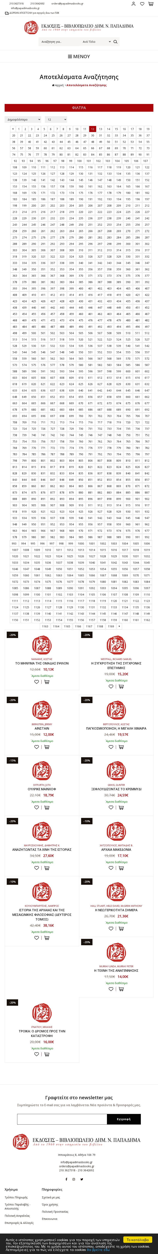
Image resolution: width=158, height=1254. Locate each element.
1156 (81, 620)
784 (24, 454)
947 (147, 518)
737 (147, 428)
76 (29, 154)
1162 (147, 620)
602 (147, 371)
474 (71, 320)
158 (62, 186)
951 (43, 524)
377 (147, 275)
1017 (125, 550)
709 (24, 422)
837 (99, 473)
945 (128, 518)
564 (71, 358)
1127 (48, 607)
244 (24, 224)
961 (137, 524)
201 (43, 205)
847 (52, 480)
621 (43, 384)
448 (109, 307)
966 (43, 531)
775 (81, 448)
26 (61, 135)
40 (29, 142)
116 (90, 167)
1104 (81, 594)
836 (90, 473)
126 (43, 173)
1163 (45, 626)
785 (33, 454)
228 (15, 218)
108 (15, 167)
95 (39, 161)
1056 (125, 569)
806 (90, 460)
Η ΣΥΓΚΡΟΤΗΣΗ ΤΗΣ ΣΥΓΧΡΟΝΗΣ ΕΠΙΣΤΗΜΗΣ (116, 665)
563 (62, 358)
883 (109, 492)
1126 (37, 607)
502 (52, 333)
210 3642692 (37, 3)
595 (81, 371)
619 (24, 384)
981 (43, 537)
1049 (48, 569)
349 (24, 269)
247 (52, 224)
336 (43, 263)
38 (13, 142)
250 (81, 224)
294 (71, 244)
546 (43, 352)
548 (62, 352)
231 (43, 218)
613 (109, 377)
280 (81, 237)
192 (99, 199)
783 (15, 454)
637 (52, 390)
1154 (59, 620)
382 (52, 282)
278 (62, 237)
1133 (114, 607)
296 (90, 244)
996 (42, 543)
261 (43, 231)
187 (52, 199)
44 (61, 142)
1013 (81, 550)
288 (15, 244)
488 (62, 326)
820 (81, 467)
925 (81, 511)
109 (24, 167)
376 (137, 275)
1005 (136, 543)
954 (71, 524)
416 (90, 295)
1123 (147, 601)
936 (43, 518)
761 (90, 441)
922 (52, 511)
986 (90, 537)
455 (33, 314)
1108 (125, 594)
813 (15, 467)
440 (33, 307)
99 (70, 161)
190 (81, 199)
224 (118, 212)
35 (132, 135)
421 (137, 295)
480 (128, 320)
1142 (70, 613)
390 (128, 282)
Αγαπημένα (142, 3)
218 (62, 212)
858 (15, 486)
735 (128, 428)
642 (99, 390)
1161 (136, 620)
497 (147, 326)
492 (99, 326)
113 (62, 167)
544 (24, 352)
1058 (147, 569)
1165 (67, 626)
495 (128, 326)
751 (137, 435)
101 (89, 161)
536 (90, 346)
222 (99, 212)
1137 (15, 613)
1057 (136, 569)
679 (24, 409)
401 (90, 288)
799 (24, 460)
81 (69, 154)
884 (118, 492)
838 (109, 473)
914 (118, 505)
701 (90, 416)
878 (62, 492)
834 (71, 473)
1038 (70, 562)
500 (33, 333)
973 (109, 531)
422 (147, 295)
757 (52, 441)
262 (52, 231)
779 (118, 448)
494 (118, 326)
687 (99, 409)
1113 (37, 601)
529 (24, 346)
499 (24, 333)
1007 (15, 550)
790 (81, 454)
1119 (103, 601)
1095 (125, 588)
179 (118, 193)
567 (99, 358)
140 (33, 180)
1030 (125, 556)
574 (24, 365)
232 (52, 218)
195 (128, 199)
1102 (59, 594)
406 (137, 288)
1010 (48, 550)
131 (90, 173)
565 (81, 358)
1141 (59, 613)
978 (15, 537)
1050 (59, 569)
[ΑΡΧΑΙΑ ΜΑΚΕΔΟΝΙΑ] (116, 831)
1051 (70, 569)
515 (33, 339)
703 (109, 416)
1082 (125, 582)
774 (71, 448)
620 (33, 384)
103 (107, 161)
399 (71, 288)
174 (71, 193)
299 (118, 244)
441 (43, 307)
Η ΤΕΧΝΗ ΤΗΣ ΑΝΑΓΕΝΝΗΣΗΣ (116, 970)
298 (109, 244)
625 (81, 384)
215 (33, 212)
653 (62, 397)
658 (109, 397)
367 (52, 275)
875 (33, 492)
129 (71, 173)
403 (109, 288)
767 (147, 441)
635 (33, 390)
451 (137, 307)
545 (33, 352)
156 (43, 186)
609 (71, 377)
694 (24, 416)
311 (90, 250)
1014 (92, 550)
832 (52, 473)
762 (99, 441)
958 (109, 524)
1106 (103, 594)
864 (71, 486)
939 (71, 518)
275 (33, 237)
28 (76, 135)
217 (52, 212)
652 (52, 397)
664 (24, 403)
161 (90, 186)
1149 (147, 613)
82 (76, 154)
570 (128, 358)
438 (15, 307)
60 (45, 148)
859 (24, 486)
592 (52, 371)
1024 (59, 556)
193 (109, 199)
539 (118, 346)
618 (15, 384)
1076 (59, 582)
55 (148, 142)
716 (90, 422)
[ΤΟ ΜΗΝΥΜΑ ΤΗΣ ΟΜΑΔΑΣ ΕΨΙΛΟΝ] (42, 645)
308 (62, 250)
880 (81, 492)
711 (43, 422)
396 (43, 288)
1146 (114, 613)
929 (118, 511)
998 (61, 543)
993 (14, 543)
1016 (114, 550)
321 (43, 256)
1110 (147, 594)
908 (62, 505)
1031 (136, 556)
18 (140, 129)
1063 (59, 575)
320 (33, 256)
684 (71, 409)
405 (128, 288)
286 (137, 237)
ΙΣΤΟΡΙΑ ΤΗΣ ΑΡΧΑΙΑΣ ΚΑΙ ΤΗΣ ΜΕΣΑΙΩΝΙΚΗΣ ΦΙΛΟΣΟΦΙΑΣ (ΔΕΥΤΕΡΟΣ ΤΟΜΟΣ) (41, 914)
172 (52, 193)
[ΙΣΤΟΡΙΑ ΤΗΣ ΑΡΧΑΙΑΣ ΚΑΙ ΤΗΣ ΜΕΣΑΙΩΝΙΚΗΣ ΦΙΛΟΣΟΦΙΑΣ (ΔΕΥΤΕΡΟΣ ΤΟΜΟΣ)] (42, 891)
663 (15, 403)
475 (81, 320)
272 (147, 231)
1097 (147, 588)
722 (147, 422)
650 (33, 397)
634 (24, 390)
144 (71, 180)
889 (24, 499)
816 (43, 467)
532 (52, 346)
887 (147, 492)
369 (71, 275)
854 (118, 480)
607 (52, 377)
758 (62, 441)
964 (24, 531)
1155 (70, 620)
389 (118, 282)
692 (147, 409)
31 (100, 135)
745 (81, 435)
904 (24, 505)
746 (90, 435)
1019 (147, 550)
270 (128, 231)
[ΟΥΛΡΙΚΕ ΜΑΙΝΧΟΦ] (42, 770)
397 (52, 288)
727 (52, 428)
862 (52, 486)
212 (147, 205)
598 (109, 371)
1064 (70, 575)
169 (24, 193)
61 (53, 148)
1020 (15, 556)
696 (43, 416)
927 (99, 511)
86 (108, 154)
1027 (92, 556)
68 (108, 148)
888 (15, 499)
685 (81, 409)
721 (137, 422)
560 (33, 358)
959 (118, 524)
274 (24, 237)
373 (109, 275)
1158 (103, 620)
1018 (136, 550)
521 (90, 339)
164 (118, 186)
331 (137, 256)
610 (81, 377)
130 (81, 173)
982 (52, 537)
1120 (114, 601)
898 (109, 499)
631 (137, 384)
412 (52, 295)
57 (21, 148)
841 (137, 473)
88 (124, 154)
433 (109, 301)
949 (24, 524)
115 (81, 167)
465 (128, 314)
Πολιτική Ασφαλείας (17, 1215)
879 (71, 492)
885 (128, 492)
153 (15, 186)
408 (15, 295)
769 (24, 448)
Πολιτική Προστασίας (55, 1211)
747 (99, 435)
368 (62, 275)
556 (137, 352)
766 (137, 441)
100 (79, 161)
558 (15, 358)
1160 (125, 620)
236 (90, 218)
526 (137, 339)
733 (109, 428)
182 (147, 193)
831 (43, 473)
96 (47, 161)
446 (90, 307)
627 (99, 384)
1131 (92, 607)
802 (52, 460)
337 (52, 263)
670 (81, 403)
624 (71, 384)
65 (84, 148)
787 (52, 454)
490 (81, 326)
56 (13, 148)
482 (147, 320)
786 (43, 454)
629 (118, 384)
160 (81, 186)
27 (69, 135)
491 (90, 326)
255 (128, 224)
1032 (147, 556)
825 (128, 467)
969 (71, 531)
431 (90, 301)
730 (81, 428)
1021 (26, 556)
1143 (81, 613)
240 (128, 218)
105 (126, 161)
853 (109, 480)
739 (24, 435)
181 (137, 193)
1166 (78, 626)
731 (90, 428)
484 (24, 326)
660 (128, 397)
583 (109, 365)
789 (71, 454)
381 (43, 282)
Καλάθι (151, 3)
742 (52, 435)
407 (147, 288)
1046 (15, 569)
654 (71, 397)
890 (33, 499)
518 (62, 339)
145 (81, 180)
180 (128, 193)
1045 (147, 562)
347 (147, 263)
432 (99, 301)
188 (62, 199)
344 (118, 263)
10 (76, 129)
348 (15, 269)
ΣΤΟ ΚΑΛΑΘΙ (47, 681)
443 (62, 307)
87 (116, 154)
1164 (56, 626)
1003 (114, 543)
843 (15, 480)
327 (99, 256)
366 (43, 275)
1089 (59, 588)
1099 (26, 594)
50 (108, 142)
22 (29, 135)
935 (33, 518)
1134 (125, 607)
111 (43, 167)
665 (33, 403)
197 (147, 199)
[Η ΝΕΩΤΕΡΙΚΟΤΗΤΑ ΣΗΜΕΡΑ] (116, 891)
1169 (111, 626)
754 (24, 441)
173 (62, 193)
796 (137, 454)
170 (33, 193)
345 (128, 263)
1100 (37, 594)
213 (15, 212)
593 (62, 371)
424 (24, 301)
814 (24, 467)
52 (124, 142)
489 (71, 326)
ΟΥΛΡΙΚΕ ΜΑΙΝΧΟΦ (42, 789)
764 (118, 441)
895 (81, 499)
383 (62, 282)
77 (37, 154)
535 (81, 346)
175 (81, 193)
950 (33, 524)
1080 (103, 582)
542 (147, 346)
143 (62, 180)
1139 (37, 613)
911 (90, 505)
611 (90, 377)
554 (118, 352)
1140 (48, 613)
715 (81, 422)
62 (61, 148)
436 (137, 301)
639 (71, 390)
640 (81, 390)
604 (24, 377)
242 (147, 218)
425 (33, 301)
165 (128, 186)
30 (92, 135)
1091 (81, 588)
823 (109, 467)
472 (52, 320)
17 (132, 129)
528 (15, 346)
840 (128, 473)
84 (92, 154)
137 (147, 173)
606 (43, 377)
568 (109, 358)
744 (71, 435)
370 (81, 275)
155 (33, 186)
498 (15, 333)
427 (52, 301)
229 (24, 218)
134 (118, 173)
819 (71, 467)
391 (137, 282)
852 (99, 480)
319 (24, 256)
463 (109, 314)
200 (33, 205)
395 (33, 288)
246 (43, 224)
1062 (48, 575)
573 (15, 365)
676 (137, 403)
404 (118, 288)
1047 (26, 569)
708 (15, 422)
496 (137, 326)
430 (81, 301)
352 (52, 269)
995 (33, 543)
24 (45, 135)
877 (52, 492)
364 (24, 275)
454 (24, 314)
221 (90, 212)
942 (99, 518)
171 (43, 193)
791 (90, 454)
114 (71, 167)
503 (62, 333)
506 (90, 333)
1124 (15, 607)
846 (43, 480)
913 (109, 505)
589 (24, 371)
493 (109, 326)
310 (81, 250)
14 (108, 129)
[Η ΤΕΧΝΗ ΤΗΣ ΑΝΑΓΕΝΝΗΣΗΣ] (116, 952)
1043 (125, 562)
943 (109, 518)
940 (81, 518)
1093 (103, 588)
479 (118, 320)
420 (128, 295)
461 (90, 314)
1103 (70, 594)
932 (147, 511)
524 (118, 339)
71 (132, 148)
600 (128, 371)
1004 (125, 543)
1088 (48, 588)
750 (128, 435)
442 (52, 307)
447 (99, 307)
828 (15, 473)
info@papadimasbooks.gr (25, 8)
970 (81, 531)
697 (52, 416)
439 (24, 307)
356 (90, 269)
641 (90, 390)
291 (43, 244)
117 (99, 167)
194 (118, 199)
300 (128, 244)
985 (81, 537)
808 (109, 460)
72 (140, 148)
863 (62, 486)
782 (147, 448)
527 (147, 339)
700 (81, 416)
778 (109, 448)
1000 (81, 543)
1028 (103, 556)
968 (62, 531)
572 (147, 358)
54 (140, 142)
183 (15, 199)
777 (99, 448)
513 (15, 339)
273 (15, 237)
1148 (136, 613)
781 (137, 448)
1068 (114, 575)
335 (33, 263)
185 (33, 199)
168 (15, 193)
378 (15, 282)
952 (52, 524)
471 (43, 320)
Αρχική (59, 85)
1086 (26, 588)
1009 (37, 550)
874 (24, 492)
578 (62, 365)
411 (43, 295)
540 (128, 346)
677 (147, 403)
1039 (81, 562)
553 (109, 352)
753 (15, 441)
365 (33, 275)
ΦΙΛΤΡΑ (79, 107)
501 (43, 333)
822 (99, 467)
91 (148, 154)
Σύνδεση (133, 3)
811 (137, 460)
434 (118, 301)
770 (33, 448)
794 (118, 454)
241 (137, 218)
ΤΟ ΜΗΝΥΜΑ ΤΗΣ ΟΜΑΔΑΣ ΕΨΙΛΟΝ (42, 663)
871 (137, 486)
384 (71, 282)
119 (118, 167)
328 (109, 256)
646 (137, 390)
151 (137, 180)
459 (71, 314)
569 (118, 358)
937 (52, 518)
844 (24, 480)
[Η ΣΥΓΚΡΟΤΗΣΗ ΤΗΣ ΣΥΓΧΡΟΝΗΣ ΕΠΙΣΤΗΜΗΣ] (116, 645)
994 (23, 543)
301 (137, 244)
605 (33, 377)
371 (90, 275)
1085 (15, 588)
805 (81, 460)
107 (145, 161)
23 (37, 135)
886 (137, 492)
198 (15, 205)
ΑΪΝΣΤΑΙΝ (42, 728)
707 (147, 416)
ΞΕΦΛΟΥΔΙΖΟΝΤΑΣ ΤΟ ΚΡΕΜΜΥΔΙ (116, 789)
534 (71, 346)
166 (137, 186)
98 (62, 161)
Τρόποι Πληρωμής (16, 1197)
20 (13, 135)
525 (128, 339)
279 (71, 237)
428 (62, 301)
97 (54, 161)
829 (24, 473)
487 (52, 326)
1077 (70, 582)
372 (99, 275)
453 (15, 314)
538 (109, 346)
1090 (70, 588)
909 (71, 505)
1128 (59, 607)
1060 (26, 575)
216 (43, 212)
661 (137, 397)
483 (15, 326)
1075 (48, 582)
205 (81, 205)
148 (109, 180)
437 (147, 301)
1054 (103, 569)
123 (15, 173)
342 (99, 263)
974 (118, 531)
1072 (15, 582)
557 (147, 352)
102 (98, 161)
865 (81, 486)
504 (71, 333)
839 (118, 473)
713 (62, 422)
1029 (114, 556)
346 (137, 263)
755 (33, 441)
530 (33, 346)
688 (109, 409)
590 (33, 371)
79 (53, 154)
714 (71, 422)
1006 (147, 543)
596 (90, 371)
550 (81, 352)
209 (118, 205)
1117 (81, 601)
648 (15, 397)
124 (24, 173)
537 (99, 346)
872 (147, 486)
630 (128, 384)
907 (52, 505)
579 (71, 365)
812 (147, 460)
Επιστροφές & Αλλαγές (19, 1223)
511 (137, 333)
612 (99, 377)
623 (62, 384)
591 (43, 371)
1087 (37, 588)
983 (62, 537)
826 (137, 467)
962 (147, 524)
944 (118, 518)
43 (53, 142)
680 (33, 409)
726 (43, 428)
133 (109, 173)
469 (24, 320)
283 (109, 237)
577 (52, 365)
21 (21, 135)
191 (90, 199)
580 (81, 365)
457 (52, 314)
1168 (100, 626)
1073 (26, 582)
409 (24, 295)
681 (43, 409)
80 (61, 154)
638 (62, 390)
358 (109, 269)
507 (99, 333)
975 (128, 531)
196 (137, 199)
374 (118, 275)
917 (147, 505)
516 (43, 339)
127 (52, 173)
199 (24, 205)
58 (29, 148)
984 (71, 537)
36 (140, 135)
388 (109, 282)
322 (52, 256)
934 (24, 518)
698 (62, 416)
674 (118, 403)
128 (62, 173)
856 (137, 480)
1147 (125, 613)
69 (116, 148)
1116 (70, 601)
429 (71, 301)
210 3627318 (16, 3)
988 (109, 537)
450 (128, 307)
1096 (136, 588)
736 (137, 428)
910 (81, 505)
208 (109, 205)
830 (33, 473)
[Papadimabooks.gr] (78, 33)
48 (92, 142)
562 (52, 358)
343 (109, 263)
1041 (103, 562)
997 (52, 543)
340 (81, 263)
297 (99, 244)
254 (118, 224)
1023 (48, 556)
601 (137, 371)
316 (137, 250)
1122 (136, 601)
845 (33, 480)
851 (90, 480)
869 (118, 486)
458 (62, 314)
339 (71, 263)
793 (109, 454)
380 (33, 282)
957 (99, 524)
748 (109, 435)
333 (15, 263)
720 (128, 422)
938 (62, 518)
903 (15, 505)
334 (24, 263)
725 (33, 428)
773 (62, 448)
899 (118, 499)
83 (84, 154)
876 (43, 492)
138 (15, 180)
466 (137, 314)
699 (71, 416)
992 (147, 537)
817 (52, 467)
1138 (26, 613)
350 (33, 269)
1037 (59, 562)
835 (81, 473)
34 (124, 135)
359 (118, 269)
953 (62, 524)
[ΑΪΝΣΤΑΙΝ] (42, 710)
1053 (92, 569)
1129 (70, 607)
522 (99, 339)
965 (33, 531)
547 (52, 352)
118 (109, 167)
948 (15, 524)
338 (62, 263)
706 (137, 416)
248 (62, 224)
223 (109, 212)
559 (24, 358)
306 (43, 250)
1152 (37, 620)
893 (62, 499)
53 (132, 142)
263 (62, 231)
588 (15, 371)
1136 (147, 607)
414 (71, 295)
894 (71, 499)
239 (118, 218)
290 (33, 244)
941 (90, 518)
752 (147, 435)
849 (71, 480)
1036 (48, 562)
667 (52, 403)
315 (128, 250)
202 (52, 205)
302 (147, 244)
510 (128, 333)
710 (33, 422)
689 (118, 409)
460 (81, 314)
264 (71, 231)
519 (71, 339)
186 (43, 199)
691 (137, 409)
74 (13, 154)
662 (147, 397)
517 (52, 339)
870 (128, 486)
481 (137, 320)
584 (118, 365)
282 (99, 237)
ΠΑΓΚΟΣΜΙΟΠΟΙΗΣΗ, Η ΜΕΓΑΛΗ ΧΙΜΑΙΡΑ (116, 728)
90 (140, 154)
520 (81, 339)
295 (81, 244)
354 (71, 269)
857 (147, 480)
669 (71, 403)
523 (109, 339)
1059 (15, 575)
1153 (48, 620)
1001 (92, 543)
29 (84, 135)
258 (15, 231)
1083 (136, 582)
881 (90, 492)
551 (90, 352)
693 (15, 416)
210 (128, 205)
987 (99, 537)
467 (147, 314)
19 (148, 129)
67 (100, 148)
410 (33, 295)
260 (33, 231)
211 (137, 205)
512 (147, 333)
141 (43, 180)
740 (33, 435)
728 (62, 428)
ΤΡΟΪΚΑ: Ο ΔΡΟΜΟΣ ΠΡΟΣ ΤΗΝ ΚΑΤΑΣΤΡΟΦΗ (42, 1033)
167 (147, 186)
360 (128, 269)
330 (128, 256)
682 (52, 409)
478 (109, 320)
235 (81, 218)
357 (99, 269)
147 (99, 180)
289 (24, 244)
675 (128, 403)
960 (128, 524)
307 (52, 250)
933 (15, 518)
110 (33, 167)
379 (24, 282)
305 (33, 250)
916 (137, 505)
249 (71, 224)
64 (76, 148)
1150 (15, 620)
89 (132, 154)
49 (100, 142)
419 (118, 295)
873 (15, 492)
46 (76, 142)
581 (90, 365)
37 (148, 135)
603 (15, 377)
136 (137, 173)
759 (71, 441)
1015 (103, 550)
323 (62, 256)
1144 (92, 613)
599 (118, 371)
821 (90, 467)
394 (24, 288)
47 (84, 142)
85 (100, 154)
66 (92, 148)
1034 (26, 562)
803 (62, 460)
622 (52, 384)
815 (33, 467)
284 (118, 237)
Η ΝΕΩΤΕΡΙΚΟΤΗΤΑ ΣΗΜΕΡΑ (116, 910)
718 (109, 422)
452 (147, 307)
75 (21, 154)
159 (71, 186)
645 (128, 390)
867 (99, 486)
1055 (114, 569)
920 (33, 511)
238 (109, 218)
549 (71, 352)
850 (81, 480)
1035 (37, 562)
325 (81, 256)
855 (128, 480)
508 (109, 333)
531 (43, 346)
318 (15, 256)
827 (147, 467)
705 (128, 416)
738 (15, 435)
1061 (37, 575)
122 (147, 167)
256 (137, 224)
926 (90, 511)
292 (52, 244)
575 (33, 365)
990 (128, 537)
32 (108, 135)
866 (90, 486)
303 (15, 250)
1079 (92, 582)
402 (99, 288)
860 (33, 486)
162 (99, 186)
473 (62, 320)
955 (81, 524)
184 (24, 199)
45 (69, 142)
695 (33, 416)
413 (62, 295)
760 (81, 441)
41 (37, 142)
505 (81, 333)
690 (128, 409)
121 (137, 167)
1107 (114, 594)
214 (24, 212)
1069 (125, 575)
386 (90, 282)
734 (118, 428)
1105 (92, 594)
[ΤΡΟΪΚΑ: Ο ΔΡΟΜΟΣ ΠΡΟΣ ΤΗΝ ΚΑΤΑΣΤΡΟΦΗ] (42, 1012)
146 (90, 180)
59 (37, 148)
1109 (136, 594)
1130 (81, 607)
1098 (15, 594)
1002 (103, 543)
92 (15, 161)
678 (15, 409)
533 (62, 346)
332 (147, 256)
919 (24, 511)
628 (109, 384)
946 (137, 518)
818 (62, 467)
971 (90, 531)
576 (43, 365)
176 (90, 193)
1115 (59, 601)
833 (62, 473)
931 (137, 511)
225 (128, 212)
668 (62, 403)
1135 (136, 607)
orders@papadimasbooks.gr (67, 3)
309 (71, 250)
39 (21, 142)
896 (90, 499)
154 (24, 186)
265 (81, 231)
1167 (89, 626)
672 (99, 403)
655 (81, 397)
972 (99, 531)
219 (71, 212)
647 (147, 390)
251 (90, 224)
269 (118, 231)
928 (109, 511)
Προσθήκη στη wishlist (37, 682)
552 (99, 352)
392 (147, 282)
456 (43, 314)
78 (45, 154)
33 (116, 135)
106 (136, 161)
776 (90, 448)
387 (99, 282)
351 (43, 269)
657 (99, 397)
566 (90, 358)
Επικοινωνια (49, 1219)
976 (137, 531)
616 (137, 377)
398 (62, 288)
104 (117, 161)
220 (81, 212)
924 (71, 511)
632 (147, 384)
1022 (37, 556)
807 (99, 460)
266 (90, 231)
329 (118, 256)
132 (99, 173)
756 (43, 441)
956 (90, 524)
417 (99, 295)
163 (109, 186)
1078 (81, 582)
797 (147, 454)
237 (99, 218)
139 (24, 180)
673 (109, 403)
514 (24, 339)
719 (118, 422)
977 (147, 531)
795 (128, 454)
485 (33, 326)
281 (90, 237)
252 (99, 224)
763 (109, 441)
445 (81, 307)
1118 (92, 601)
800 (33, 460)
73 (148, 148)
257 (147, 224)
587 (147, 365)
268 (109, 231)
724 (24, 428)
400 (81, 288)
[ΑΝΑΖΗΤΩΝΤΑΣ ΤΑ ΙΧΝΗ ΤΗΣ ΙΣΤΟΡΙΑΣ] (42, 831)
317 (147, 250)
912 (99, 505)
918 (15, 511)
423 (15, 301)
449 (118, 307)
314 (118, 250)
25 (53, 135)
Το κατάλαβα (138, 1239)
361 (137, 269)
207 (99, 205)
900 (128, 499)
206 (90, 205)
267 (99, 231)
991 (137, 537)
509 (118, 333)
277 (52, 237)
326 (90, 256)
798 (15, 460)
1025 (70, 556)
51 (116, 142)
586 (137, 365)
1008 (26, 550)
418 (109, 295)
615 (128, 377)
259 (24, 231)
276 (43, 237)
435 (128, 301)
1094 (114, 588)
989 (118, 537)
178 (109, 193)
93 (23, 161)
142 (52, 180)
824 (118, 467)
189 (71, 199)
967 (52, 531)
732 (99, 428)
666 (43, 403)
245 (33, 224)
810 (128, 460)
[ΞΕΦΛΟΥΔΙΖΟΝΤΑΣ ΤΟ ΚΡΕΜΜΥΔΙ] (116, 770)
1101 (48, 594)
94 (31, 161)
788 (62, 454)
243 (15, 224)
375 (128, 275)
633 (15, 390)
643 (109, 390)
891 (43, 499)
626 (90, 384)
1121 (125, 601)
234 (71, 218)
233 (62, 218)
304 (24, 250)
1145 (103, 613)
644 (118, 390)
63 (69, 148)
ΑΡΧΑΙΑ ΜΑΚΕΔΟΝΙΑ (116, 849)
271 (137, 231)
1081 (114, 582)
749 (118, 435)
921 (43, 511)
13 (100, 129)
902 (147, 499)
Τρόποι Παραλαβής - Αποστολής (17, 1206)
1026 (81, 556)
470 (33, 320)
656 (90, 397)
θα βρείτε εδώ (98, 1249)
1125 (26, 607)
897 (99, 499)
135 (128, 173)
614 (118, 377)
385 (81, 282)
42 (45, 142)
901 (137, 499)
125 (33, 173)
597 (99, 371)
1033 (15, 562)
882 (99, 492)
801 (43, 460)
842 (147, 473)
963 (15, 531)
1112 (26, 601)
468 (15, 320)
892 (52, 499)
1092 (92, 588)
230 (33, 218)
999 (70, 543)
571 (137, 358)
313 (109, 250)
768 (15, 448)
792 (99, 454)
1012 (70, 550)
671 (90, 403)
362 (147, 269)
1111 (15, 601)
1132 (103, 607)
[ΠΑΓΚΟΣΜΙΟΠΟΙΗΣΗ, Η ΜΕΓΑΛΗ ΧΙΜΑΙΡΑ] (116, 710)
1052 (81, 569)
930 (128, 511)
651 (43, 397)
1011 (59, 550)
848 (62, 480)
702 (99, 416)
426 (43, 301)
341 (90, 263)
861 (43, 486)
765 (128, 441)
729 (71, 428)
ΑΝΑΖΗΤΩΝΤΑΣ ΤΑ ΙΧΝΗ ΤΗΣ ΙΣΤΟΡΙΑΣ (41, 849)
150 (128, 180)
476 (90, 320)
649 (24, 397)
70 (124, 148)
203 (62, 205)
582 (99, 365)
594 (71, 371)
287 (147, 237)
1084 (147, 582)
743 (62, 435)
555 (128, 352)
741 (43, 435)
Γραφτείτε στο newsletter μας (79, 1097)
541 (137, 346)
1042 (114, 562)
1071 (147, 575)
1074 (37, 582)
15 (116, 129)
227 (147, 212)
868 (109, 486)
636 (43, 390)
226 (137, 212)
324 (71, 256)
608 (62, 377)
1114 (48, 601)
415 (81, 295)
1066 (92, 575)
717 (99, 422)
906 (43, 505)
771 (43, 448)
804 (71, 460)
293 (62, 244)
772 (52, 448)
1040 (92, 562)
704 (118, 416)
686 (90, 409)
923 (62, 511)
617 (147, 377)
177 (99, 193)
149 (118, 180)
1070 (136, 575)
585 (128, 365)
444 (71, 307)
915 (128, 505)
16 (124, 129)
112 (52, 167)
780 (128, 448)
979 (24, 537)
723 (15, 428)
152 (147, 180)
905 (33, 505)
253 (109, 224)
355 (81, 269)
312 (99, 250)
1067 (103, 575)
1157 (92, 620)
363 (15, 275)
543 (15, 352)
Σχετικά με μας (51, 1197)
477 (99, 320)
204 (71, 205)
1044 (136, 562)
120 (128, 167)
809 (118, 460)
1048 (37, 569)
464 (118, 314)
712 (52, 422)
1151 (26, 620)
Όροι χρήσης (50, 1204)
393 (15, 288)
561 (43, 358)
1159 (114, 620)
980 (33, 537)
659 (118, 397)
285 (128, 237)
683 (62, 409)
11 (84, 129)
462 (99, 314)
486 (43, 326)
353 (62, 269)
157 (52, 186)
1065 (81, 575)
